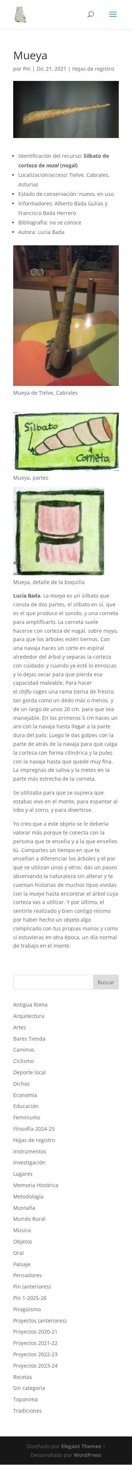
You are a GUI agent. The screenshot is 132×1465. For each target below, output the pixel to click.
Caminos (23, 1049)
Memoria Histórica (35, 1185)
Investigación (29, 1162)
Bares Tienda (29, 1038)
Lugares (23, 1173)
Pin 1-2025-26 (30, 1297)
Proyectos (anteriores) (39, 1320)
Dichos (21, 1083)
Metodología (28, 1196)
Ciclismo (23, 1060)
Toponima (25, 1399)
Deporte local (29, 1072)
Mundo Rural (29, 1218)
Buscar (106, 982)
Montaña (24, 1207)
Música (22, 1230)
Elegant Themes (81, 1446)
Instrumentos (29, 1151)
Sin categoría (29, 1387)
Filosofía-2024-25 (34, 1128)
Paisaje (21, 1264)
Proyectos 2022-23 (35, 1354)
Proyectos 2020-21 (35, 1331)
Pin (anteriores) (32, 1286)
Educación (25, 1106)
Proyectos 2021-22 (35, 1342)
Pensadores (27, 1275)
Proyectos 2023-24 (35, 1365)
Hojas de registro (93, 68)
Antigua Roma (30, 1004)
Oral (18, 1252)
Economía (25, 1095)
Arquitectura (28, 1015)
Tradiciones (27, 1410)
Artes (19, 1027)
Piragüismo (27, 1309)
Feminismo (26, 1117)
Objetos (22, 1241)
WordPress (87, 1454)
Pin (27, 68)
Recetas (22, 1376)
